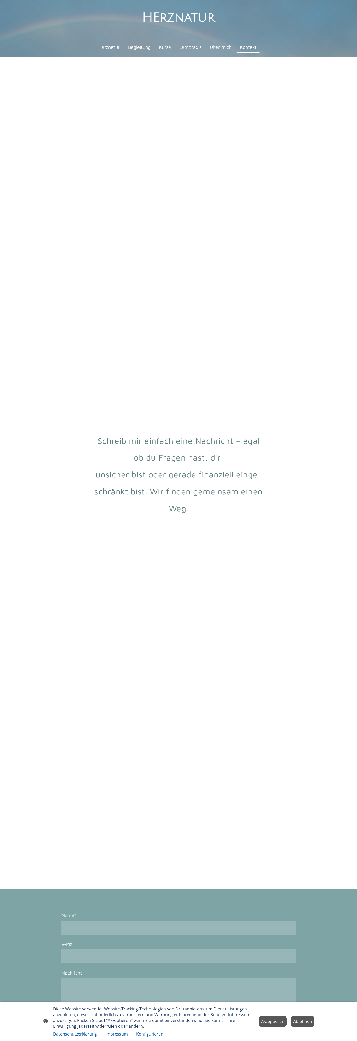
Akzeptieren (272, 1021)
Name (68, 915)
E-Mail (67, 944)
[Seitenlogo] (179, 30)
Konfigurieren (149, 1034)
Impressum (116, 1034)
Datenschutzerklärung (75, 1034)
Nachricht (71, 973)
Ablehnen (302, 1021)
